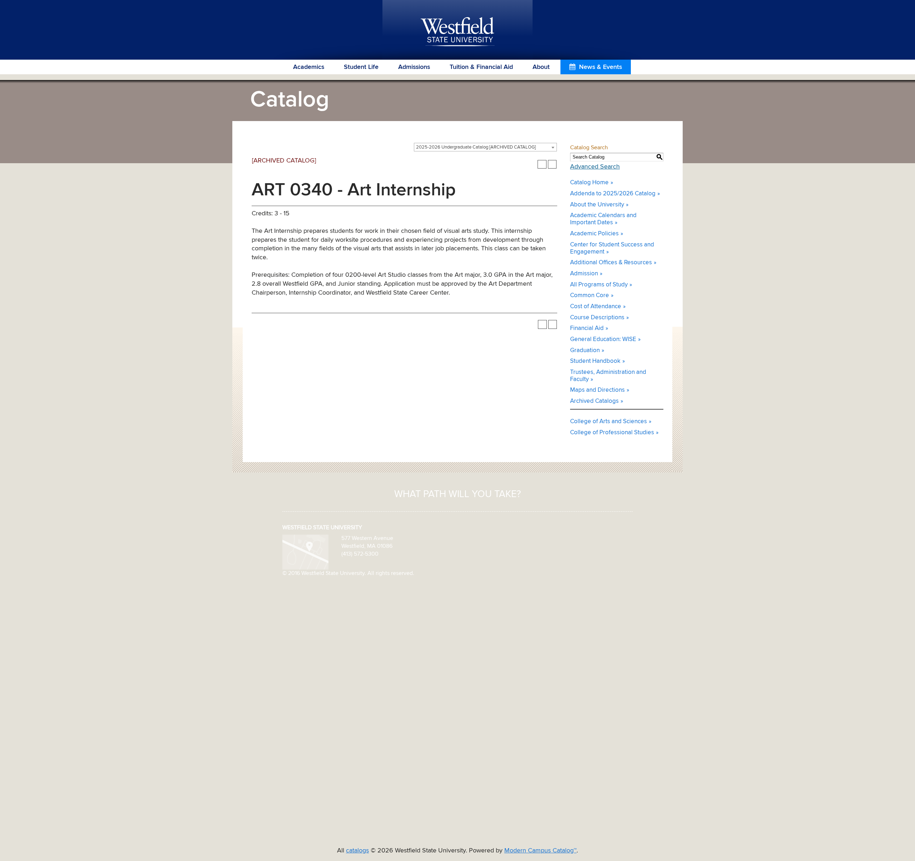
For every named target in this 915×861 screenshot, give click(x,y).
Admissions (414, 67)
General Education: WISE (603, 339)
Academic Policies (594, 234)
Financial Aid (587, 328)
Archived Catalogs (594, 401)
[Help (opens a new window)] (552, 164)
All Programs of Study (599, 285)
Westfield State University (457, 32)
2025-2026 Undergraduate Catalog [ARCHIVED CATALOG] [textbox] (476, 147)
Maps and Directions (597, 390)
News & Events (600, 67)
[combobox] (485, 147)
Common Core (589, 295)
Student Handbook (595, 361)
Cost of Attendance (595, 307)
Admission (584, 274)
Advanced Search (595, 167)
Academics (308, 67)
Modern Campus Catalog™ (540, 850)
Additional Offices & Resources (611, 263)
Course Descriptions (597, 318)
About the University (597, 205)
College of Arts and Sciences (608, 422)
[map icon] (305, 552)
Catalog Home (589, 183)
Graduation (585, 350)
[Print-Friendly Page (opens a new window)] (542, 164)
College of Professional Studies (612, 433)
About (541, 67)
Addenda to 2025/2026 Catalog (613, 194)
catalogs (357, 850)
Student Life (361, 67)
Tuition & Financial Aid (481, 67)
